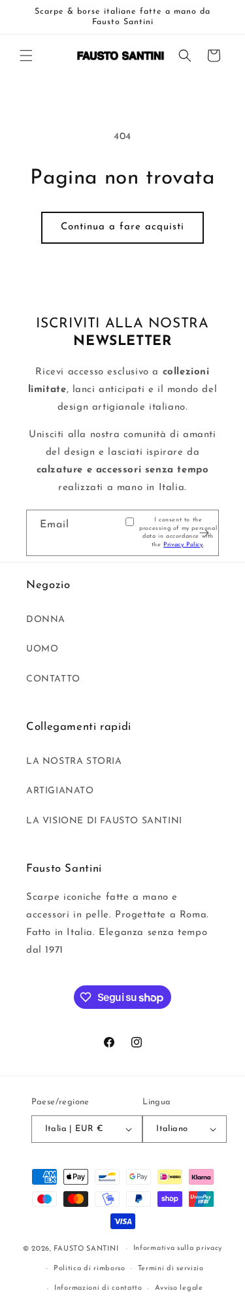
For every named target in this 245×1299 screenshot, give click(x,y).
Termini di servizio (171, 1268)
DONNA (45, 620)
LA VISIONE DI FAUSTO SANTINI (104, 821)
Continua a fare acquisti (122, 227)
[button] (26, 55)
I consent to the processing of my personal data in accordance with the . (178, 532)
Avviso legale (179, 1288)
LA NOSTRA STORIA (74, 761)
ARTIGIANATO (60, 791)
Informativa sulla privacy (178, 1248)
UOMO (42, 649)
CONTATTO (53, 679)
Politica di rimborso (89, 1268)
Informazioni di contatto (98, 1288)
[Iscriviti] (203, 532)
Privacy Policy (183, 545)
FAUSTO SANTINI (86, 1249)
